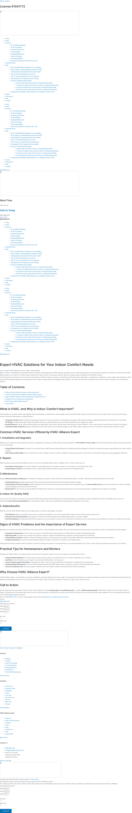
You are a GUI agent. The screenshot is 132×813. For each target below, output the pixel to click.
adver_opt (3, 621)
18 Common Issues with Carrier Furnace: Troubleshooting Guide (36, 89)
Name (2, 606)
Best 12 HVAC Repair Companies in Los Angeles (26, 67)
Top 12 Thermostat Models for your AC (23, 74)
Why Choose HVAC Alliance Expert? (16, 401)
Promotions (9, 96)
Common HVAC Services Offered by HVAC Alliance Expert (23, 394)
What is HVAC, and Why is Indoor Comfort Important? (22, 392)
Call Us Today (7, 210)
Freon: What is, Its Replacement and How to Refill (26, 69)
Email (2, 611)
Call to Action (9, 403)
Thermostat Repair (17, 58)
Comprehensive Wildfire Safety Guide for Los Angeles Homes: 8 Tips (33, 92)
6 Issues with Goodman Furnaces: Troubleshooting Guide (34, 83)
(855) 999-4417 (5, 219)
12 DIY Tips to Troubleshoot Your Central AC (25, 76)
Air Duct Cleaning (16, 47)
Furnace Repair (15, 52)
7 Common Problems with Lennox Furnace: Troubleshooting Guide (37, 85)
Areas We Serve (10, 63)
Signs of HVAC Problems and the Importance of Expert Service (25, 397)
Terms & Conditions (70, 625)
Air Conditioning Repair (18, 45)
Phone (2, 609)
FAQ (6, 98)
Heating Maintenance (17, 54)
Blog (6, 65)
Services (8, 43)
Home (7, 38)
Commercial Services (17, 49)
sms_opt (2, 616)
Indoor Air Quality (16, 56)
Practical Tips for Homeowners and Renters (19, 399)
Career (7, 94)
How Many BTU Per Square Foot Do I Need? (25, 78)
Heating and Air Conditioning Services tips (55, 597)
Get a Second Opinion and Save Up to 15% (24, 61)
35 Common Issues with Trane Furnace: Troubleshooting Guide (36, 87)
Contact (7, 101)
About (7, 41)
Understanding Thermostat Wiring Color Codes (26, 72)
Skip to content (5, 1)
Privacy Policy (60, 625)
